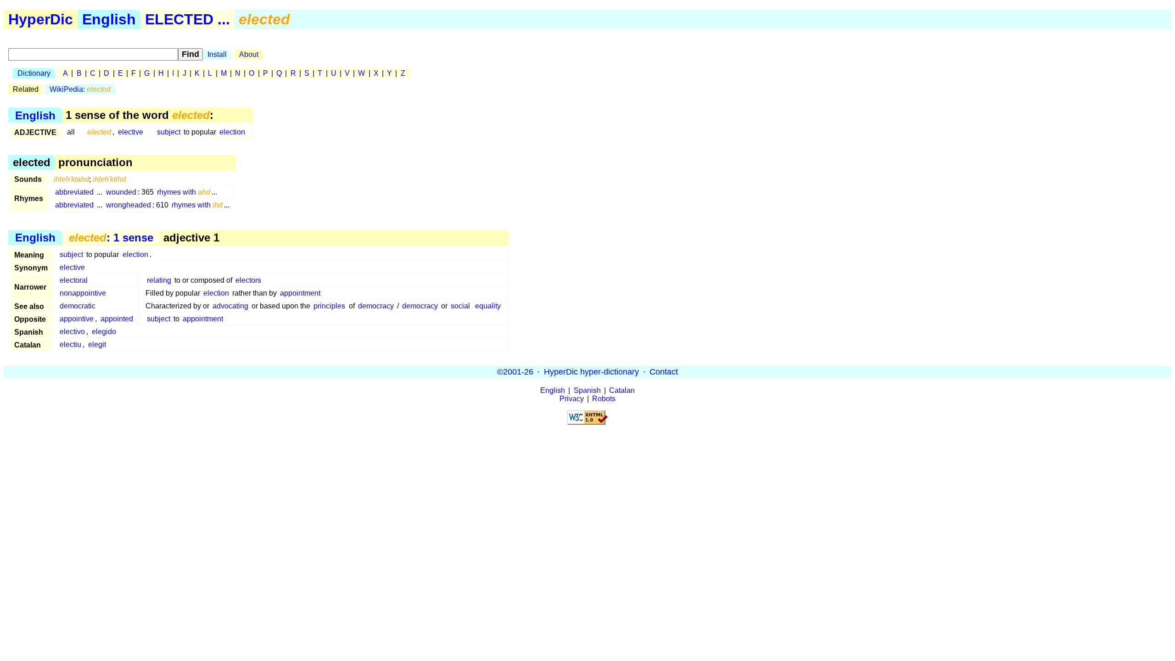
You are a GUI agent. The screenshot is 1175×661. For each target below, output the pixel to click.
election (232, 132)
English (109, 19)
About (248, 54)
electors (248, 280)
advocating (230, 306)
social (460, 306)
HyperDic (40, 19)
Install (217, 54)
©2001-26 (515, 371)
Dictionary (33, 73)
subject (168, 132)
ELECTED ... (187, 19)
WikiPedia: (80, 89)
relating (159, 280)
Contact (663, 371)
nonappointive (83, 293)
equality (488, 306)
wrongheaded (128, 205)
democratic (77, 306)
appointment (300, 293)
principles (329, 306)
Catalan (622, 390)
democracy (376, 306)
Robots (603, 399)
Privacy (572, 399)
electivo (72, 332)
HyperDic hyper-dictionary (591, 371)
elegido (104, 332)
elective (130, 132)
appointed (117, 319)
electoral (74, 280)
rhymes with (183, 192)
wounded (121, 192)
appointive (77, 319)
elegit (97, 344)
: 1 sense (111, 237)
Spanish (587, 390)
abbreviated (74, 192)
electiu (70, 344)
